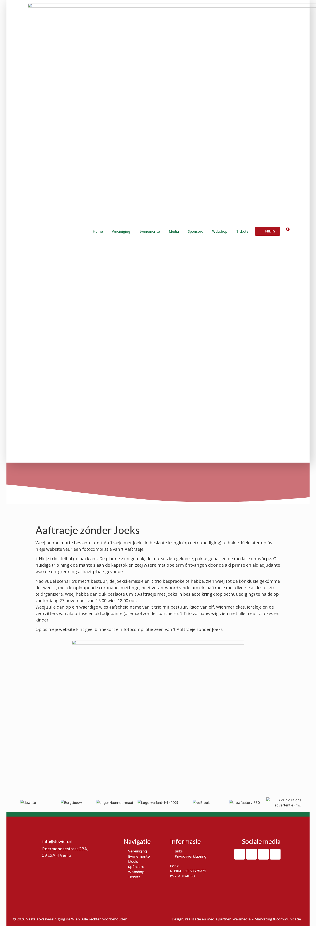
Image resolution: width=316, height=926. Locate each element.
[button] (267, 231)
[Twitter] (263, 854)
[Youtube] (275, 854)
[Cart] (286, 231)
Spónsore (195, 231)
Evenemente (149, 231)
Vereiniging (121, 231)
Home (98, 231)
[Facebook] (239, 854)
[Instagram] (251, 854)
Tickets (242, 231)
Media (174, 231)
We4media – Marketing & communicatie (266, 919)
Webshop (219, 231)
